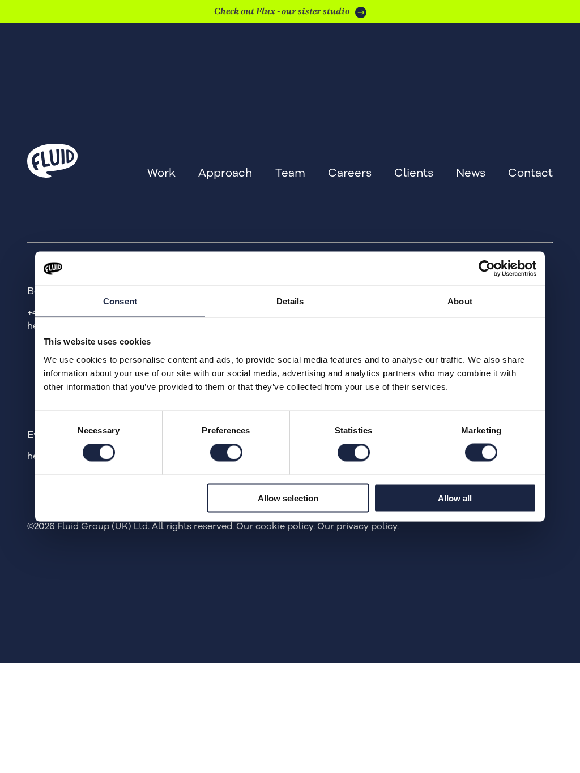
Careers (350, 173)
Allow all (455, 498)
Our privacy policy (357, 526)
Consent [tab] (120, 301)
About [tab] (459, 301)
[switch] (226, 453)
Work (161, 173)
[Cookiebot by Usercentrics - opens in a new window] (486, 268)
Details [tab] (290, 301)
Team (290, 173)
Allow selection (288, 498)
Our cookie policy (274, 526)
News (470, 173)
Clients (413, 173)
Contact (530, 173)
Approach (225, 173)
